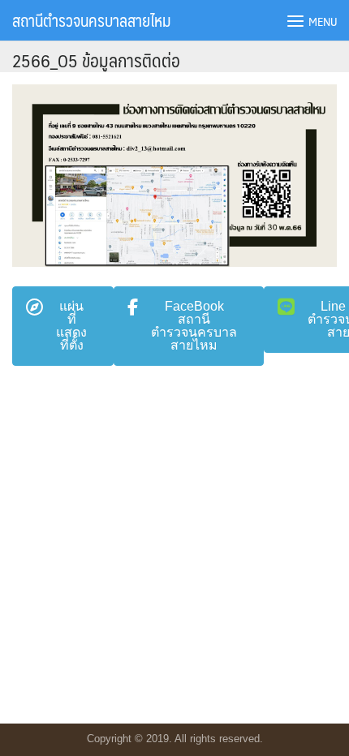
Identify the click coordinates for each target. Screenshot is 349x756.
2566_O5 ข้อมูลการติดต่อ (96, 60)
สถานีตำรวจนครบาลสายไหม (91, 20)
